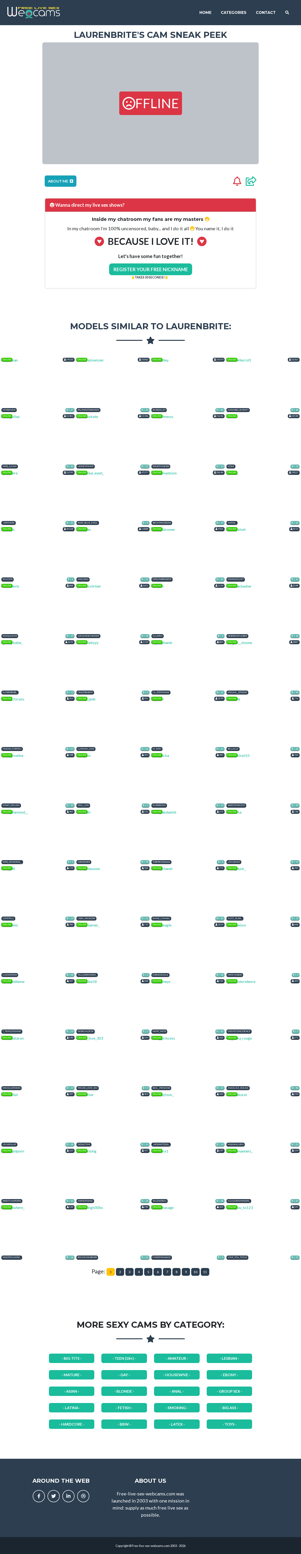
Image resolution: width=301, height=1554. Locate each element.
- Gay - (124, 1374)
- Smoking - (177, 1407)
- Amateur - (177, 1358)
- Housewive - (176, 1374)
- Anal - (177, 1391)
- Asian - (71, 1391)
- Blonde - (124, 1391)
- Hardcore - (71, 1424)
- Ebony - (229, 1374)
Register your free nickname (150, 269)
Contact (266, 12)
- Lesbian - (229, 1358)
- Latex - (177, 1424)
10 (195, 1272)
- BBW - (124, 1424)
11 (205, 1272)
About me (58, 181)
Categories (233, 12)
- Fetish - (124, 1407)
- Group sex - (229, 1391)
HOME (205, 12)
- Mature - (72, 1374)
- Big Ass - (229, 1407)
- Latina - (71, 1407)
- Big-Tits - (72, 1358)
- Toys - (229, 1424)
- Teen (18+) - (124, 1358)
